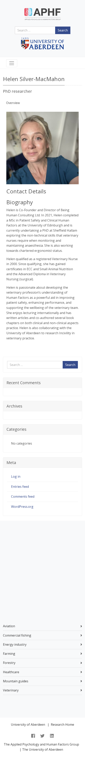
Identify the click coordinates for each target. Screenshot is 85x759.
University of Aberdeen (28, 724)
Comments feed (22, 496)
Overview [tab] (13, 103)
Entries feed (20, 486)
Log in (15, 476)
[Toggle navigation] (11, 63)
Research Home (62, 724)
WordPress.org (22, 506)
